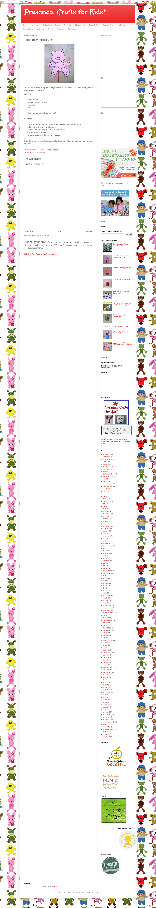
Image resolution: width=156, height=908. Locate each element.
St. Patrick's (47, 25)
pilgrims (105, 642)
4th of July (106, 454)
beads (105, 491)
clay (104, 516)
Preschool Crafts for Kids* (65, 12)
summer (105, 712)
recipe (105, 665)
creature (105, 531)
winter (105, 732)
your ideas (106, 737)
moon (105, 603)
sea (104, 680)
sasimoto (82, 892)
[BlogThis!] (51, 149)
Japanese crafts (108, 466)
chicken (105, 509)
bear (36, 152)
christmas (106, 514)
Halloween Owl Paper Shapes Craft (116, 327)
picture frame (107, 640)
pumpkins (106, 657)
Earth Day (68, 25)
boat (104, 496)
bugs (104, 504)
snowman (106, 694)
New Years (106, 469)
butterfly (105, 506)
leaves (105, 585)
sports (105, 702)
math (104, 593)
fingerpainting (107, 546)
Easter (57, 25)
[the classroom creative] (116, 768)
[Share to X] (53, 149)
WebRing (54, 886)
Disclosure (72, 29)
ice (104, 575)
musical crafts (107, 608)
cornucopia (106, 526)
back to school (107, 486)
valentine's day (108, 729)
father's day (107, 543)
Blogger (96, 892)
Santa (105, 471)
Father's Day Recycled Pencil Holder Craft (120, 332)
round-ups (106, 672)
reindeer (106, 670)
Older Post (89, 232)
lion (104, 588)
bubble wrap (107, 501)
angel (105, 479)
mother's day (107, 605)
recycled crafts (107, 667)
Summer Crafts (108, 25)
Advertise (60, 29)
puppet (41, 152)
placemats (106, 650)
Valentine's (35, 25)
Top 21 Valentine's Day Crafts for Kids (120, 316)
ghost (105, 568)
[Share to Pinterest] (58, 149)
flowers (105, 553)
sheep (105, 687)
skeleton (106, 690)
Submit (50, 29)
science (105, 677)
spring (105, 704)
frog (104, 563)
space (105, 697)
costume (106, 528)
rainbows (106, 662)
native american (108, 613)
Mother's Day (80, 25)
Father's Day (94, 25)
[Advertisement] (59, 224)
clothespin (106, 521)
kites (104, 580)
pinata (105, 645)
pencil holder (107, 635)
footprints (106, 561)
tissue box (106, 719)
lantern (105, 583)
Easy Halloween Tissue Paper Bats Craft (121, 245)
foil (104, 556)
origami (105, 623)
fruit (104, 566)
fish (104, 548)
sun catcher (107, 714)
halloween (106, 571)
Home (24, 25)
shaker (105, 682)
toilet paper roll (108, 722)
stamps (105, 707)
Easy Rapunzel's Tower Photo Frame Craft (120, 256)
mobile (105, 598)
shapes (105, 685)
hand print (106, 573)
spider (105, 699)
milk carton (106, 595)
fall (104, 541)
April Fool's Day (108, 457)
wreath (105, 734)
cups (104, 533)
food (104, 558)
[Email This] (49, 149)
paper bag (106, 628)
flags (104, 551)
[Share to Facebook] (55, 149)
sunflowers (106, 717)
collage (105, 523)
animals (32, 152)
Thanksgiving (28, 29)
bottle (105, 499)
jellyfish (105, 578)
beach (105, 489)
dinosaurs (106, 536)
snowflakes (106, 692)
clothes (105, 519)
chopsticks (106, 511)
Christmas (40, 29)
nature (105, 615)
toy (44, 152)
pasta (105, 632)
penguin (105, 637)
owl (104, 625)
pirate (105, 647)
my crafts (106, 610)
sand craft (106, 675)
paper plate (107, 630)
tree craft (106, 727)
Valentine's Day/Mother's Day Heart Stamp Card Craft (122, 344)
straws (105, 709)
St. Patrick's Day (108, 474)
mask (105, 590)
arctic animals (107, 484)
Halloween (122, 25)
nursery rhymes (108, 620)
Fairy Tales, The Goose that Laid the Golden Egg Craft (122, 304)
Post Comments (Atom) (41, 235)
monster (105, 600)
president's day (108, 652)
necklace (106, 618)
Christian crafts (108, 459)
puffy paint (106, 655)
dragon (105, 538)
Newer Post (29, 232)
